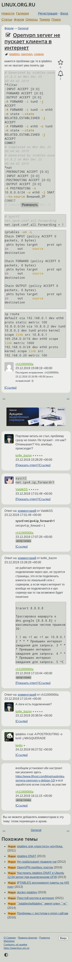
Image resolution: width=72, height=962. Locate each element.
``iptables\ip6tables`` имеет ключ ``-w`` (42, 903)
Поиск (56, 19)
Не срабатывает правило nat (36, 861)
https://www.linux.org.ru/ (16, 948)
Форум (19, 19)
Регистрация (47, 13)
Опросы (31, 19)
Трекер (44, 19)
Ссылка (10, 387)
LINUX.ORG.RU (18, 4)
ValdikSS (22, 489)
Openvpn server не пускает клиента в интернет (32, 41)
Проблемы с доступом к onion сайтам (42, 913)
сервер (39, 54)
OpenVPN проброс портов (35, 867)
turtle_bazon (24, 455)
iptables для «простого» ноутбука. (40, 846)
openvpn (26, 54)
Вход (64, 13)
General (23, 28)
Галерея (22, 13)
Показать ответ (26, 465)
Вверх (63, 938)
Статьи (6, 19)
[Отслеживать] (60, 73)
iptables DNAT (26, 856)
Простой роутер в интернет (35, 898)
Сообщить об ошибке (15, 944)
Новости (7, 13)
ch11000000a (24, 364)
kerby (19, 745)
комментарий (27, 510)
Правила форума (27, 937)
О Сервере (10, 937)
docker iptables (27, 892)
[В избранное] (60, 62)
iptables (14, 54)
